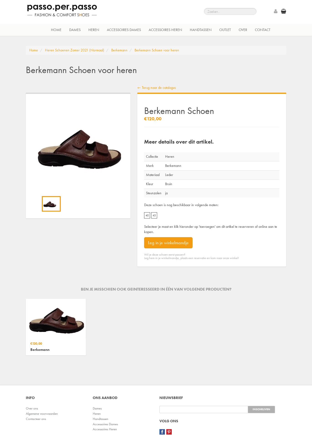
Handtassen (201, 29)
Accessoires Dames (124, 29)
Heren (93, 29)
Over (243, 29)
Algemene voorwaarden (42, 413)
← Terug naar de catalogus (156, 87)
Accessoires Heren (165, 29)
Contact (262, 29)
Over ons (32, 408)
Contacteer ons (36, 419)
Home (56, 29)
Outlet (225, 29)
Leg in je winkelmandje (168, 243)
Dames (75, 29)
